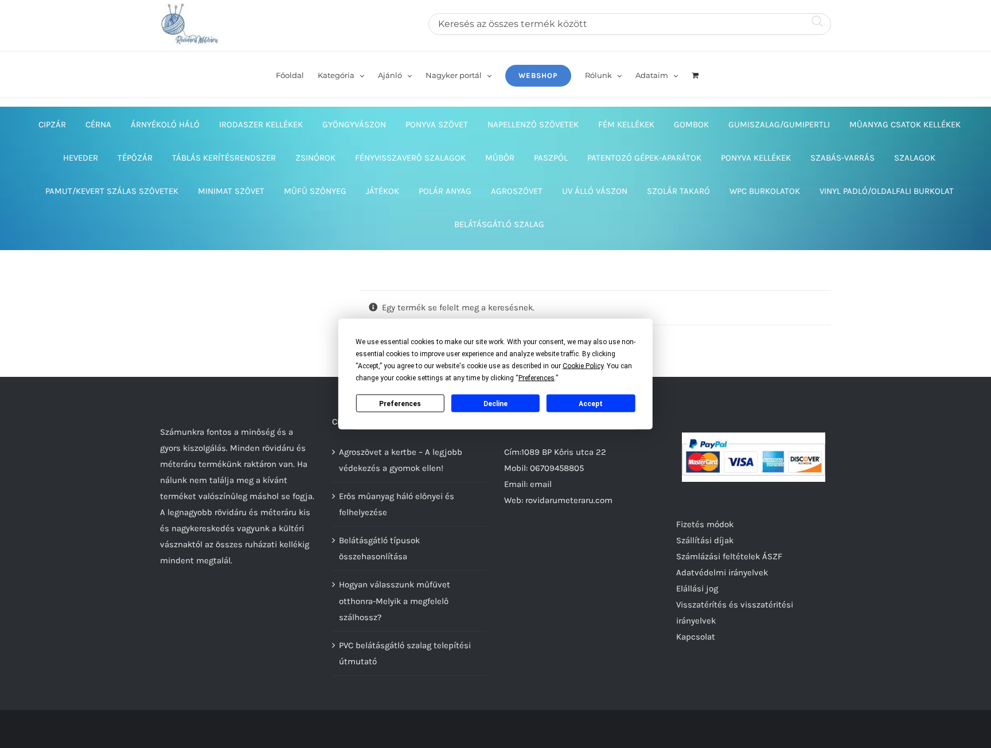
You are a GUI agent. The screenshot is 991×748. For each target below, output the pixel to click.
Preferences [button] (536, 378)
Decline (495, 403)
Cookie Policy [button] (583, 366)
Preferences (400, 403)
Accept (591, 403)
